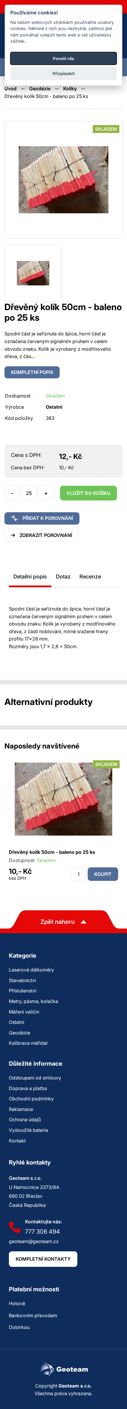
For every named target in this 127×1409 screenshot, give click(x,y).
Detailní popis (30, 576)
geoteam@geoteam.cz (34, 1241)
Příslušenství (22, 991)
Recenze (90, 576)
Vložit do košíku (88, 493)
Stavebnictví (22, 980)
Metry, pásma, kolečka (33, 1001)
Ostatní (16, 1022)
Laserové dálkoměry (31, 970)
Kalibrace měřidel (28, 1043)
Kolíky (70, 89)
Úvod (10, 89)
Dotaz (63, 576)
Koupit (103, 874)
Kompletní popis (32, 372)
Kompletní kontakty (43, 1259)
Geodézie (40, 89)
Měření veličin (24, 1012)
